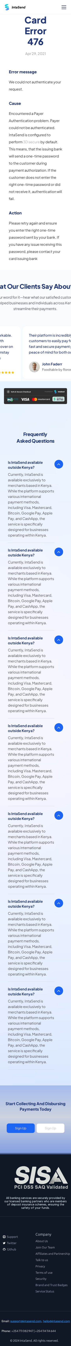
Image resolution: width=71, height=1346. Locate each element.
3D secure (31, 142)
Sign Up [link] (20, 1128)
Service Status (45, 1291)
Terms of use (44, 1272)
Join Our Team (45, 1247)
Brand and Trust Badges (52, 1285)
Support (12, 1237)
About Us (42, 1241)
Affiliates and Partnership (53, 1254)
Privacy (40, 1266)
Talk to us (42, 1260)
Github (11, 1249)
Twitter (11, 1243)
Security (41, 1279)
